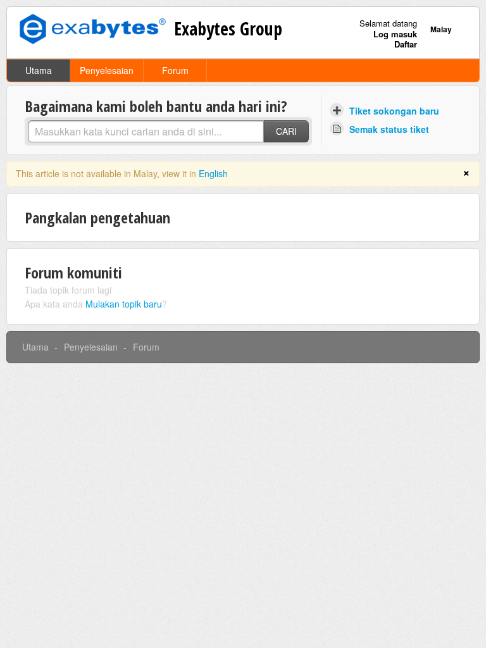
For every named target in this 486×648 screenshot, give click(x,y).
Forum (175, 70)
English (213, 173)
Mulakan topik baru (123, 303)
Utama (38, 70)
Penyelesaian (107, 70)
